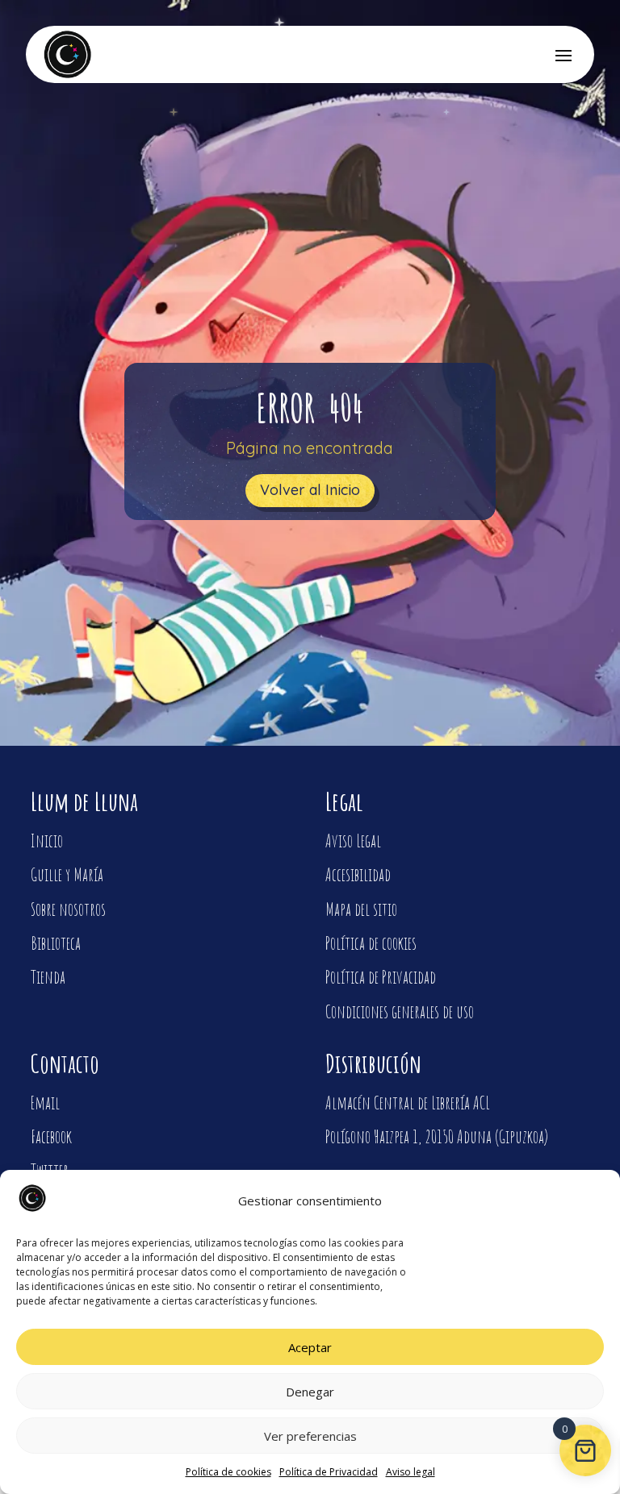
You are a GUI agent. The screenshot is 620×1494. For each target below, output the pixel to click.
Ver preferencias (310, 1436)
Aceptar (310, 1347)
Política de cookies (228, 1472)
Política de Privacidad (328, 1472)
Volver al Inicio (310, 490)
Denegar (310, 1392)
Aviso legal (410, 1472)
